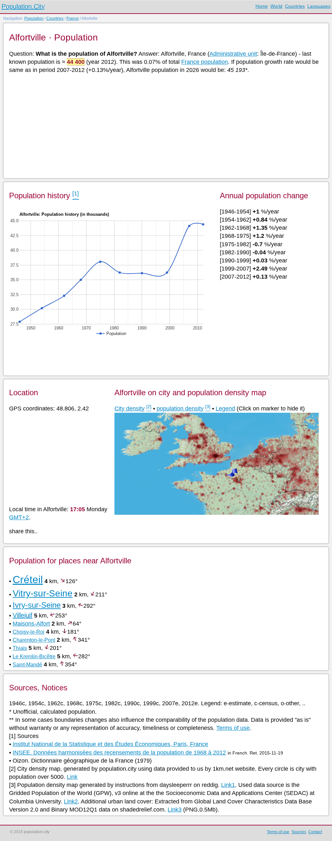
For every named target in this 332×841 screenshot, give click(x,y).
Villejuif (22, 615)
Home (261, 6)
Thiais (20, 648)
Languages (318, 6)
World (276, 6)
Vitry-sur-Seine (43, 593)
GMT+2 (19, 517)
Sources (298, 832)
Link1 (228, 785)
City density (129, 408)
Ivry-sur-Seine (37, 605)
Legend (225, 408)
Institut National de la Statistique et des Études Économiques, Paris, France (110, 744)
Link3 (175, 809)
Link (72, 777)
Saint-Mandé (27, 664)
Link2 (71, 801)
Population (33, 18)
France (72, 18)
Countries (295, 6)
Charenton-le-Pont (34, 640)
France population (204, 62)
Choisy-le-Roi (28, 632)
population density (180, 408)
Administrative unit (233, 54)
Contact (315, 832)
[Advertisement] (165, 125)
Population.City (23, 6)
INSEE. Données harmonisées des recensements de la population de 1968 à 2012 (119, 752)
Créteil (28, 579)
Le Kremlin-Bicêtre (34, 656)
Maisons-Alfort (31, 623)
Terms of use (233, 728)
